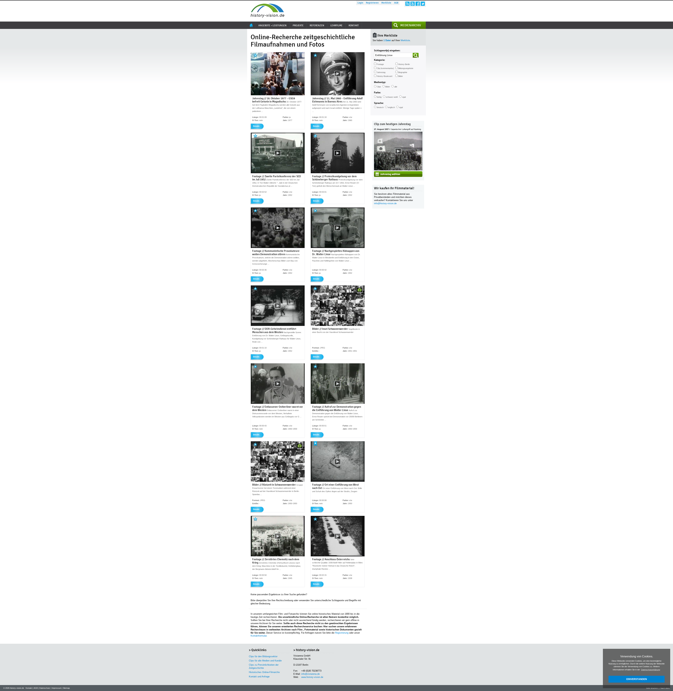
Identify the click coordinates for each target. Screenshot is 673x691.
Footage (380, 64)
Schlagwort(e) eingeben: (387, 50)
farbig (379, 97)
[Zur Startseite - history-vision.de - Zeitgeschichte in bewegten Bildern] (265, 16)
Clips (379, 87)
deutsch (380, 107)
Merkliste (386, 2)
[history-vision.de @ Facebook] (418, 4)
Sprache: (379, 103)
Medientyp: (380, 82)
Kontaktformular (259, 635)
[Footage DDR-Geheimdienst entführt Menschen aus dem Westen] (278, 325)
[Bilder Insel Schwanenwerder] (338, 325)
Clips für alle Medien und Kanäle (265, 660)
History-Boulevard (384, 76)
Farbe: (377, 92)
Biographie (402, 72)
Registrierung (341, 632)
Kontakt (29, 688)
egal (404, 97)
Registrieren (372, 2)
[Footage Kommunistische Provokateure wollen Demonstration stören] (278, 247)
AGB (396, 2)
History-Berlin (404, 64)
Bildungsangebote (405, 68)
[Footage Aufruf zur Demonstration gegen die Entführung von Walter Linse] (338, 403)
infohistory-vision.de (385, 203)
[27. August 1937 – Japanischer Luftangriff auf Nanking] (398, 169)
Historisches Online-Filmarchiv (264, 672)
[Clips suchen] (416, 55)
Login (360, 2)
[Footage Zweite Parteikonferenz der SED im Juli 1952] (278, 172)
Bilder (400, 76)
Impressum (56, 688)
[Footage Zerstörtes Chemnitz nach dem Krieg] (278, 556)
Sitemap (66, 688)
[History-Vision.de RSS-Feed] (407, 4)
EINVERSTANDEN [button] (636, 679)
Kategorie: (379, 60)
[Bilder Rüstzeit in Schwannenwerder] (278, 481)
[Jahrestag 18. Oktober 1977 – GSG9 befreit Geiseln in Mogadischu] (278, 95)
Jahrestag (381, 72)
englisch (391, 107)
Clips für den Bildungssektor (263, 656)
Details (256, 126)
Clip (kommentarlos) (385, 68)
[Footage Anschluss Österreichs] (338, 556)
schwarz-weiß (392, 97)
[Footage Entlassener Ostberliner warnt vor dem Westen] (278, 403)
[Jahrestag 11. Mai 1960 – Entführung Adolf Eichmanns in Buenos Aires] (338, 95)
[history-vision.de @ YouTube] (412, 4)
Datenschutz (44, 688)
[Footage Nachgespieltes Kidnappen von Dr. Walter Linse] (338, 247)
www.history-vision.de (312, 677)
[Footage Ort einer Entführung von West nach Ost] (338, 481)
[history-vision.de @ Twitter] (423, 4)
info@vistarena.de (310, 674)
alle (395, 87)
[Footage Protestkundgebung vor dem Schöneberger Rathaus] (338, 172)
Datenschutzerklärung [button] (650, 670)
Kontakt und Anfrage (259, 676)
